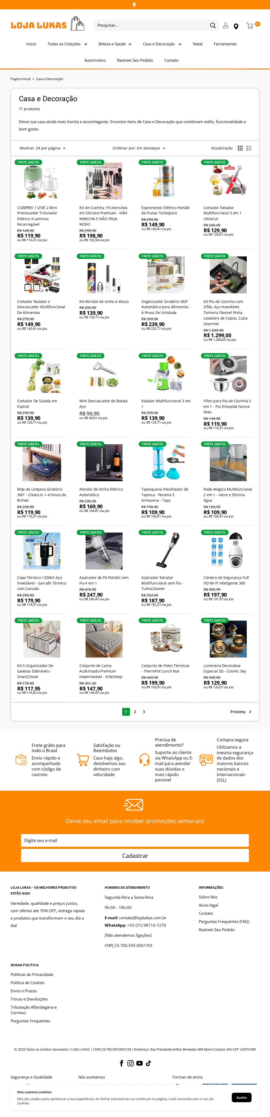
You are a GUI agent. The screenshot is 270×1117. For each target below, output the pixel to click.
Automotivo (95, 60)
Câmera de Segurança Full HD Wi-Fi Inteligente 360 (226, 580)
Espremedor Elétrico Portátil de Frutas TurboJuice (165, 210)
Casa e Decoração (159, 43)
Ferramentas (225, 43)
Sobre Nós (208, 897)
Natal (197, 43)
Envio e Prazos (24, 990)
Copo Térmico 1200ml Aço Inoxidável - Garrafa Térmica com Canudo (41, 583)
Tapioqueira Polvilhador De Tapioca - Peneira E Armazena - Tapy (164, 495)
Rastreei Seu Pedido (135, 60)
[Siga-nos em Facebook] (121, 1063)
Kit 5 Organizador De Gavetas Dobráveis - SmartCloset (35, 671)
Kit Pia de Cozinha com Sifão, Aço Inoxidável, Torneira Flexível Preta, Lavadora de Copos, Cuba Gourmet (225, 312)
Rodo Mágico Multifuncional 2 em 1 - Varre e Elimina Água (227, 495)
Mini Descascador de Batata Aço (103, 403)
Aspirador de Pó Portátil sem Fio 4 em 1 (103, 580)
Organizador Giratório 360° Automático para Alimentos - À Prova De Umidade (166, 307)
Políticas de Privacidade (32, 974)
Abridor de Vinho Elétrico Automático (101, 492)
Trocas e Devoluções (29, 999)
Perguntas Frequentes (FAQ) (224, 921)
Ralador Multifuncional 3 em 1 (166, 403)
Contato (171, 60)
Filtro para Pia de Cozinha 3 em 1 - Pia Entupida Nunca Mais (227, 406)
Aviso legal (208, 905)
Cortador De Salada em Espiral (37, 403)
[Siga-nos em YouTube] (139, 1063)
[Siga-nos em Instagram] (130, 1063)
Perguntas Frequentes (30, 1020)
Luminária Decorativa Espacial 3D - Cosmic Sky (224, 668)
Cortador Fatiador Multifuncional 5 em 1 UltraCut (222, 213)
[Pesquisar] (212, 25)
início (31, 43)
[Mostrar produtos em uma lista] (249, 148)
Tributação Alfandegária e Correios (34, 1009)
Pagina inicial (21, 78)
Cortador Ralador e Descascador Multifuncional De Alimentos (41, 307)
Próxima (237, 711)
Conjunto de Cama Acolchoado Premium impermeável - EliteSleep (100, 671)
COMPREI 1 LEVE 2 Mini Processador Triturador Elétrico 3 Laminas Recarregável (37, 215)
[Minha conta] (225, 25)
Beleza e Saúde (112, 43)
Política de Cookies (28, 982)
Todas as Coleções (64, 43)
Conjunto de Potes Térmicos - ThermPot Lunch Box (165, 668)
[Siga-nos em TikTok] (148, 1063)
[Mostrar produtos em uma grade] (240, 148)
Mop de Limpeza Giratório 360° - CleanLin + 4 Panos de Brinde (41, 495)
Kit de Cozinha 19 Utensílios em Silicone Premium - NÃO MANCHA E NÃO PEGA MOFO (103, 215)
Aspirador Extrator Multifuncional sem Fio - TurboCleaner (162, 583)
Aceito (242, 1097)
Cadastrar (135, 855)
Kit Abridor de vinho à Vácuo (103, 301)
